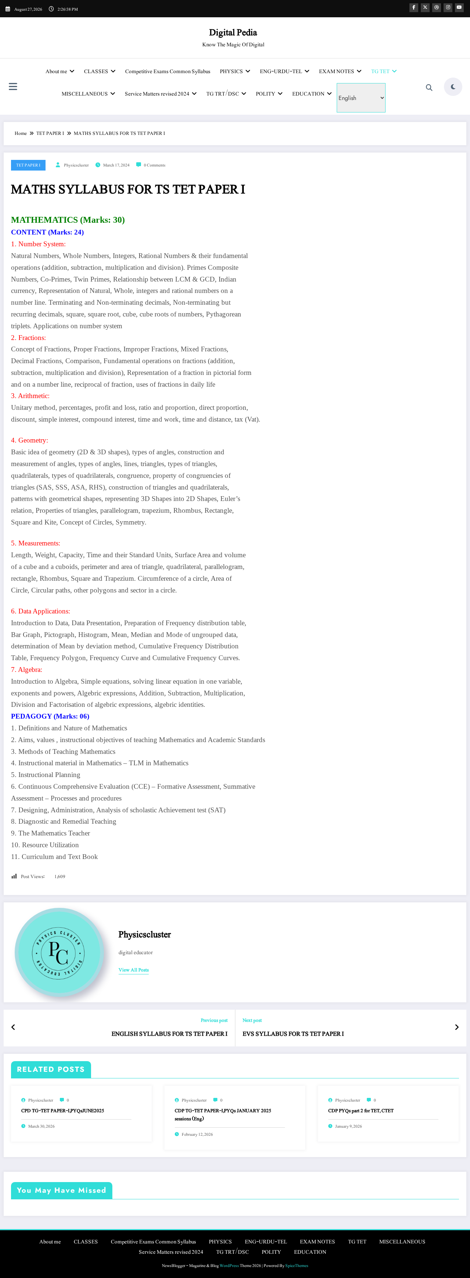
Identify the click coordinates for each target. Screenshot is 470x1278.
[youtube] (459, 7)
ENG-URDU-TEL (281, 71)
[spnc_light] (453, 87)
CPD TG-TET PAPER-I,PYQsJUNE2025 (62, 1111)
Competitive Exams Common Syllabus (167, 71)
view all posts (134, 970)
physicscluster (76, 165)
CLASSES (96, 71)
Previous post (214, 1020)
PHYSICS (231, 71)
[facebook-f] (413, 7)
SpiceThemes (296, 1265)
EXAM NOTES (336, 71)
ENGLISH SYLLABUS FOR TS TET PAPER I (170, 1034)
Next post (252, 1020)
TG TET (380, 71)
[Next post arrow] (457, 1028)
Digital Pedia (233, 32)
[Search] (429, 88)
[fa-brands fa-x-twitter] (425, 7)
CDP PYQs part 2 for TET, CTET (361, 1111)
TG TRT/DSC (222, 94)
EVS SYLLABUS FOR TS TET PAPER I (293, 1034)
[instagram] (448, 7)
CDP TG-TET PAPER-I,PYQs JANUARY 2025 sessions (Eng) (223, 1115)
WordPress (229, 1265)
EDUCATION (308, 94)
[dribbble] (436, 7)
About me (56, 71)
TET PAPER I (28, 165)
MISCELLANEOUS (85, 94)
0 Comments (155, 165)
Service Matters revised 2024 (157, 94)
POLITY (265, 94)
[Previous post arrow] (13, 1028)
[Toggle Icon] (12, 87)
